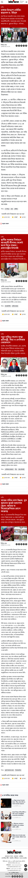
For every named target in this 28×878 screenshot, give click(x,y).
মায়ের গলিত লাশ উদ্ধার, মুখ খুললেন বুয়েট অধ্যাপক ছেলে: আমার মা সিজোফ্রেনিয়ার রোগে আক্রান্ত (14, 506)
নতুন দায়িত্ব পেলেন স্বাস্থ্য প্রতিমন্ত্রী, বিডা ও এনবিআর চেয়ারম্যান (13, 339)
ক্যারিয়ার (21, 856)
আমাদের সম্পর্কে (9, 856)
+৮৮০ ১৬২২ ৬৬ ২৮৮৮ (16, 869)
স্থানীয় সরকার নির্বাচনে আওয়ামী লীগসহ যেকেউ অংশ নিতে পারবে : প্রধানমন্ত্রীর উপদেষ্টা (12, 244)
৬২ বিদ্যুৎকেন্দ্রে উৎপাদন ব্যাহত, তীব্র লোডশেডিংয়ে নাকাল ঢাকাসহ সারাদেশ (18, 802)
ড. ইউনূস (7, 209)
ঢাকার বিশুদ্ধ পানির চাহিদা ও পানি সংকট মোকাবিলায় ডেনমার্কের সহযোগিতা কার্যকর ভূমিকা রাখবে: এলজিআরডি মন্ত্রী (19, 813)
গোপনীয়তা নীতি (5, 858)
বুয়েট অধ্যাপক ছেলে (9, 770)
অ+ (26, 865)
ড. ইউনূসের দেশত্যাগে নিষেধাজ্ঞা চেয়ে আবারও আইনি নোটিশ (18, 825)
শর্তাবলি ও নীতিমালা (14, 858)
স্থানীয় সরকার (15, 306)
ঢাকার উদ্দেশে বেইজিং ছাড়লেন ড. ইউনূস (11, 11)
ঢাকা (12, 209)
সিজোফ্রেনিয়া (18, 770)
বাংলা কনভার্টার (23, 858)
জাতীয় (2, 7)
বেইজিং (16, 209)
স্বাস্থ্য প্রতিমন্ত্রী (21, 469)
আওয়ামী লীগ (7, 306)
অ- (25, 869)
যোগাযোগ (16, 856)
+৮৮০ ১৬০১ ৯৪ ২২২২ (16, 865)
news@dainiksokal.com (14, 867)
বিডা (16, 469)
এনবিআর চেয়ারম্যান (9, 469)
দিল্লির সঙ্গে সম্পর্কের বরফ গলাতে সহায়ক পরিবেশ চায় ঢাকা (19, 837)
